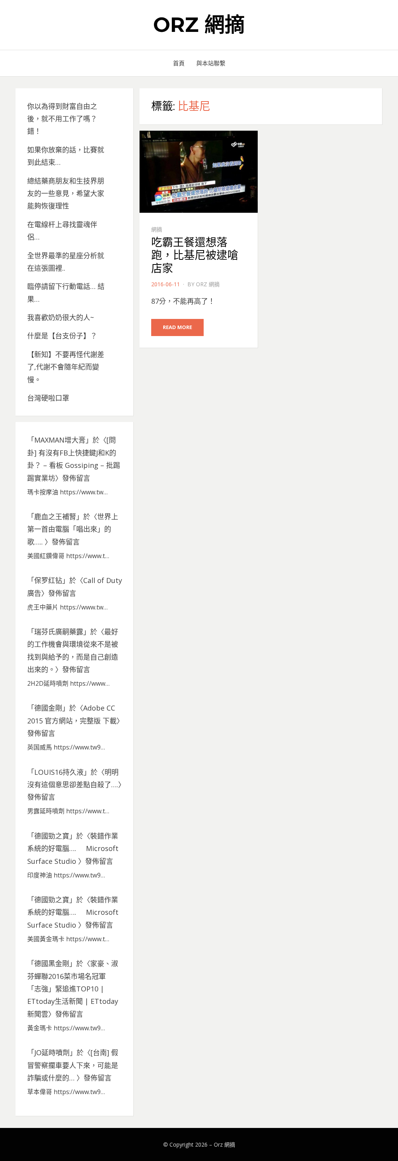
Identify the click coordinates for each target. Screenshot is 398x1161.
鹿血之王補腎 (55, 516)
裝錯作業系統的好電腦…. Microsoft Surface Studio (73, 848)
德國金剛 (48, 708)
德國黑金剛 (51, 963)
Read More (177, 327)
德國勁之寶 (51, 836)
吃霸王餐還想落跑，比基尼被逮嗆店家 (194, 255)
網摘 (156, 229)
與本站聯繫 (210, 63)
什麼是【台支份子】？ (62, 335)
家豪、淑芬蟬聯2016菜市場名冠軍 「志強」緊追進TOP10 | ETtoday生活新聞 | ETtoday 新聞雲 (72, 989)
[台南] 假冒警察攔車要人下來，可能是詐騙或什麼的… (72, 1065)
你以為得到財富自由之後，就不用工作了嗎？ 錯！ (62, 119)
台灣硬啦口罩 (48, 398)
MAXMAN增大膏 (60, 440)
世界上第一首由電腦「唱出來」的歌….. (72, 529)
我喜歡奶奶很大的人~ (60, 317)
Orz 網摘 (199, 24)
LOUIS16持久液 (59, 772)
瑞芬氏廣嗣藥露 (58, 631)
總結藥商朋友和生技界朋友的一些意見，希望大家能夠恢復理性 (65, 193)
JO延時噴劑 (52, 1052)
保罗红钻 (48, 580)
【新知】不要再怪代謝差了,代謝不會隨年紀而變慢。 (65, 367)
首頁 (179, 63)
